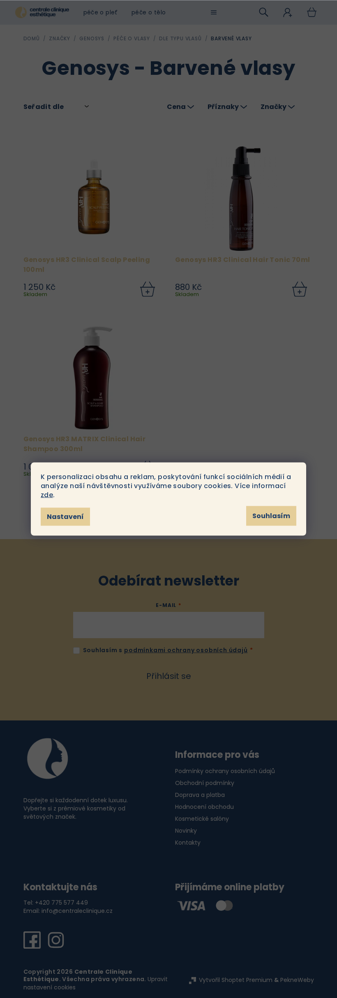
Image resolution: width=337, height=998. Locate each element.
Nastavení (65, 516)
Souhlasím (271, 516)
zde (47, 495)
